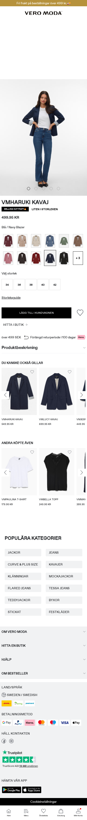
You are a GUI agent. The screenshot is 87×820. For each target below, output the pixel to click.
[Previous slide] (5, 395)
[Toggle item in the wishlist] (80, 312)
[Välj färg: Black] (64, 258)
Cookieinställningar (43, 801)
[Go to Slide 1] (28, 188)
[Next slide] (81, 395)
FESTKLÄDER (59, 612)
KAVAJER (56, 564)
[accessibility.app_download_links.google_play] (12, 792)
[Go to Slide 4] (51, 188)
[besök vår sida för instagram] (11, 742)
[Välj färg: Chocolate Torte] (22, 258)
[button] (7, 284)
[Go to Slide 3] (43, 188)
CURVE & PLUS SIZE (23, 564)
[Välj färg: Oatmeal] (36, 240)
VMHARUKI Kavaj (25, 202)
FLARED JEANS (19, 588)
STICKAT (14, 612)
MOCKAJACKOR (61, 576)
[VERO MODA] (43, 13)
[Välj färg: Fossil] (78, 240)
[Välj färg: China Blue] (50, 240)
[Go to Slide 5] (58, 188)
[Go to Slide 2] (35, 188)
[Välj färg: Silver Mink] (22, 240)
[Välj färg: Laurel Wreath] (64, 240)
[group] (19, 400)
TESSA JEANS (59, 588)
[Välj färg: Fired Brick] (36, 258)
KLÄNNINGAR (18, 576)
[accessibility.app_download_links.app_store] (32, 792)
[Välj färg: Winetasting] (8, 240)
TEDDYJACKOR (19, 600)
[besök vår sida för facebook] (4, 742)
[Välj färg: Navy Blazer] (50, 258)
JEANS (54, 552)
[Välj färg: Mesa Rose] (8, 258)
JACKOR (14, 552)
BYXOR (54, 600)
